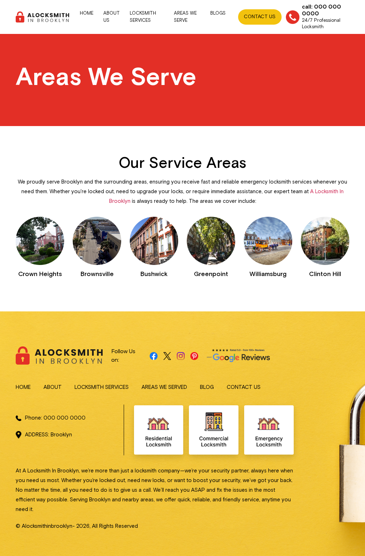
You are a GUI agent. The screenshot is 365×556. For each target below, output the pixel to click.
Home (86, 13)
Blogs (218, 13)
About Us (111, 17)
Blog (207, 387)
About (52, 387)
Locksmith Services (143, 17)
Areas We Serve (185, 17)
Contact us (244, 387)
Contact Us (260, 16)
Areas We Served (164, 387)
